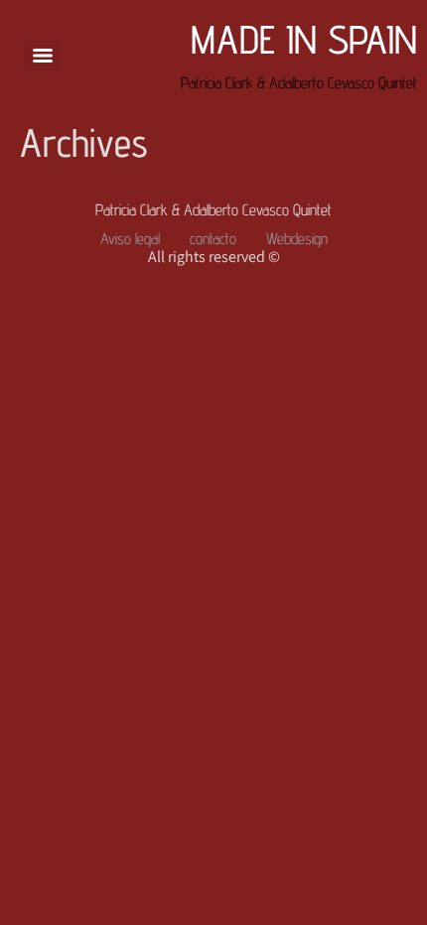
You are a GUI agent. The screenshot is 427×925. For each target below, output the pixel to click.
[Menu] (43, 55)
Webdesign (297, 238)
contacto (213, 238)
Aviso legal (130, 238)
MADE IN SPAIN (304, 39)
